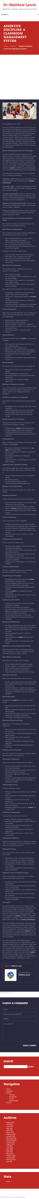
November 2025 (11, 1140)
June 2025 (9, 1148)
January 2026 (10, 1136)
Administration (13, 1101)
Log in (8, 1181)
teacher (13, 168)
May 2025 (9, 1150)
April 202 (9, 1161)
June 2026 (9, 1126)
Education (13, 46)
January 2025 (10, 1157)
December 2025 (11, 1138)
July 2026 (9, 1124)
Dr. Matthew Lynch (19, 4)
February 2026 (10, 1134)
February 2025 (10, 1156)
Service (11, 1099)
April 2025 (9, 1152)
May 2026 (9, 1128)
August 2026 (10, 1122)
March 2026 (10, 1132)
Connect (9, 1102)
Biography (9, 1091)
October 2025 (10, 1142)
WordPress (29, 1197)
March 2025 (10, 1154)
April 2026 (9, 1130)
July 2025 (9, 1146)
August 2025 (10, 1144)
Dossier (8, 1093)
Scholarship (12, 1097)
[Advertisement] (19, 74)
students (33, 296)
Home (5, 46)
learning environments (28, 919)
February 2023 (10, 1159)
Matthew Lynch (17, 966)
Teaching (12, 1095)
